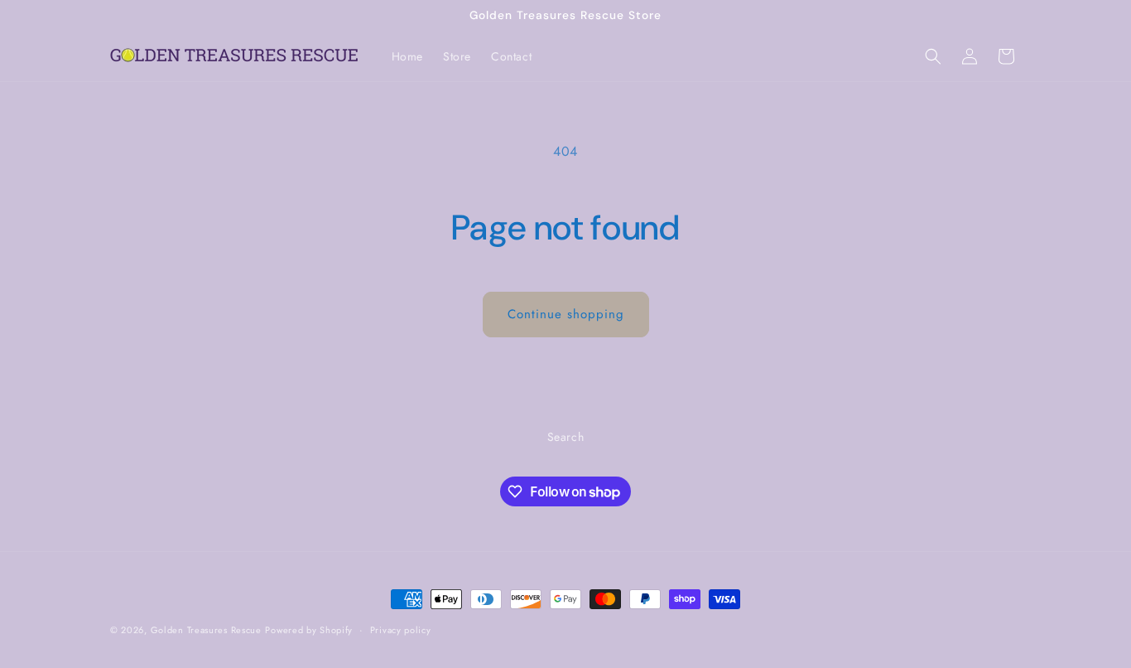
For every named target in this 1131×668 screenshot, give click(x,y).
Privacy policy (400, 630)
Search (566, 436)
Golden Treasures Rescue (206, 630)
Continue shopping (566, 314)
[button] (933, 56)
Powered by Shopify (309, 630)
